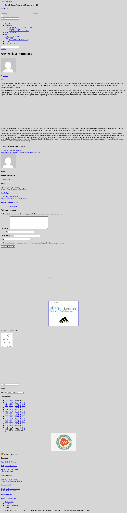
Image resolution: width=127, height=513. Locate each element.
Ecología (8, 462)
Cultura (19, 198)
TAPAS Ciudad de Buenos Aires (19, 31)
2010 (6, 429)
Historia (19, 481)
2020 (6, 411)
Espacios (4, 198)
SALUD (7, 34)
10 (20, 402)
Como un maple (6, 485)
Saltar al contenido (6, 1)
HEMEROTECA (14, 29)
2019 (6, 413)
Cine (2, 471)
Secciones (4, 392)
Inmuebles (22, 189)
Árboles (13, 462)
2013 (6, 423)
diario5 (5, 76)
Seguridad (8, 490)
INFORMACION (10, 32)
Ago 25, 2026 (5, 489)
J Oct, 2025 (4, 206)
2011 (6, 427)
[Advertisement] (63, 112)
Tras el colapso (5, 193)
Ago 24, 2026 (5, 498)
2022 (6, 407)
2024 (6, 404)
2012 (6, 425)
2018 (6, 415)
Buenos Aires (6, 334)
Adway (7, 507)
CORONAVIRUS (14, 36)
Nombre (4, 232)
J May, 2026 (5, 187)
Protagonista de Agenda (9, 466)
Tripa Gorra (13, 498)
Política (3, 481)
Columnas (13, 481)
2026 (6, 400)
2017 (6, 416)
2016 (6, 418)
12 (24, 402)
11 (22, 402)
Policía (3, 490)
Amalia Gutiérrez (14, 187)
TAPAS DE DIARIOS (12, 25)
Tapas (8, 179)
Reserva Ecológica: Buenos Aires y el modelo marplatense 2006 (21, 152)
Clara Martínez (13, 197)
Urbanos (3, 49)
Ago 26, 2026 (5, 479)
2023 (6, 406)
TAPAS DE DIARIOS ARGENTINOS (21, 27)
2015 (6, 420)
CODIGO (8, 41)
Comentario (5, 228)
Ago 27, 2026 (5, 470)
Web (2, 239)
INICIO (7, 24)
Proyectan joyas (6, 475)
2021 (6, 409)
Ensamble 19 (9, 503)
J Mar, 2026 (4, 197)
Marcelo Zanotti (15, 489)
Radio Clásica (9, 502)
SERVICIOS (9, 38)
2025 (6, 402)
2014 (6, 422)
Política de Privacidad (11, 43)
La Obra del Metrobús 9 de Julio (11, 150)
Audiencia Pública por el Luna (9, 202)
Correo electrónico (7, 235)
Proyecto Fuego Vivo (11, 505)
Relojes (3, 183)
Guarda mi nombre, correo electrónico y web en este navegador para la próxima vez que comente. (33, 243)
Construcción (15, 189)
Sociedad (10, 198)
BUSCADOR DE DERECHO (18, 40)
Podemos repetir (6, 494)
